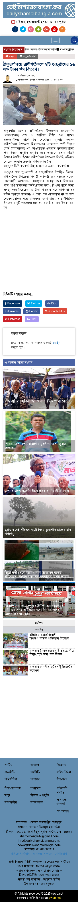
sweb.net (55, 898)
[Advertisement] (39, 237)
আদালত (35, 779)
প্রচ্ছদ (11, 56)
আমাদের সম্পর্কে (42, 854)
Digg (53, 303)
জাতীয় (8, 765)
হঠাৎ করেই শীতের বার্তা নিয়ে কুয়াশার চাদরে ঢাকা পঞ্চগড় (38, 532)
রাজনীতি (10, 772)
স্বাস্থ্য (7, 795)
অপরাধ (34, 765)
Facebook (13, 303)
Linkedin (13, 311)
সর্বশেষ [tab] (39, 623)
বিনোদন (61, 765)
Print (33, 319)
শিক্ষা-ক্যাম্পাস (13, 788)
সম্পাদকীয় (11, 802)
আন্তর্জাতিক (11, 779)
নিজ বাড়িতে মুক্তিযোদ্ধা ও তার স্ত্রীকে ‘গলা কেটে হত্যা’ (37, 403)
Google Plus (57, 311)
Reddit (33, 311)
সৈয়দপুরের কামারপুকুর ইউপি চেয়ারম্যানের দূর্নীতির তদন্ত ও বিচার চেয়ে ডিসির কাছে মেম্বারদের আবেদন (34, 610)
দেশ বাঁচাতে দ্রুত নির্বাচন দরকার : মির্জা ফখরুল (37, 491)
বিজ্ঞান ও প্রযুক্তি (39, 795)
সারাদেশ (35, 788)
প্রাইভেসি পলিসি (20, 854)
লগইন (56, 343)
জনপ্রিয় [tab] (39, 629)
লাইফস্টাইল (64, 772)
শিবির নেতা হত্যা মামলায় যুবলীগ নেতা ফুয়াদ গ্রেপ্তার (35, 446)
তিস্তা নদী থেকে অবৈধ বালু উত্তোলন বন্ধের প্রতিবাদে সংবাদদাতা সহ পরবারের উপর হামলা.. (38, 574)
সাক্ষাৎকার (36, 802)
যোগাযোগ (63, 811)
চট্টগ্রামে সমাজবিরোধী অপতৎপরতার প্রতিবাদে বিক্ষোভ (49, 636)
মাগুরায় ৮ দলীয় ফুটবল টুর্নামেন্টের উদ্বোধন (51, 668)
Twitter (35, 303)
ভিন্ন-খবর (62, 779)
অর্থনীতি (35, 772)
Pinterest (13, 319)
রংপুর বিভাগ (29, 56)
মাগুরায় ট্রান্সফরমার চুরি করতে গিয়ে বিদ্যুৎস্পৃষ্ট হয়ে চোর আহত (52, 652)
